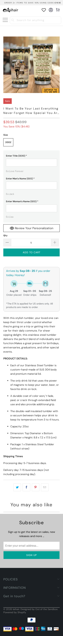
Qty (5, 235)
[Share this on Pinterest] (35, 487)
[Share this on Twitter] (17, 487)
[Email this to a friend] (44, 487)
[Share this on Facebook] (26, 487)
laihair (16, 609)
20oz (8, 142)
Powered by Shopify (14, 612)
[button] (31, 156)
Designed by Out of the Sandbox (39, 609)
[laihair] (10, 10)
